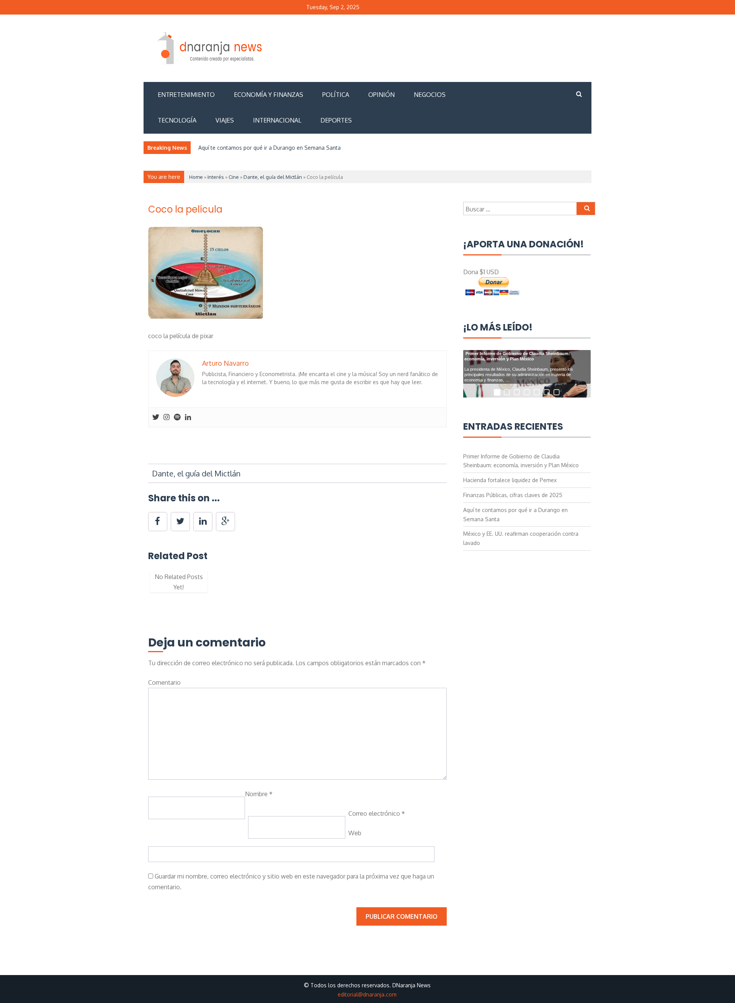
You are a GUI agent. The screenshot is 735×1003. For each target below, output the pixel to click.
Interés (215, 177)
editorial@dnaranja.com (367, 994)
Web (354, 833)
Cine (234, 177)
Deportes (336, 120)
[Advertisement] (451, 47)
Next (458, 586)
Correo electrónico (376, 813)
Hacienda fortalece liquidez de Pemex (510, 480)
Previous (136, 586)
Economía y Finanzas (268, 94)
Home (196, 177)
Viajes (225, 120)
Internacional (277, 120)
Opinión (381, 94)
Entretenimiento (186, 94)
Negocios (430, 94)
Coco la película (185, 209)
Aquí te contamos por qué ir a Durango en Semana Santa (269, 147)
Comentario (164, 682)
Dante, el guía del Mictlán (272, 177)
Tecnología (177, 120)
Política (335, 94)
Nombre (259, 794)
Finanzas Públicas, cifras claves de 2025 (512, 495)
